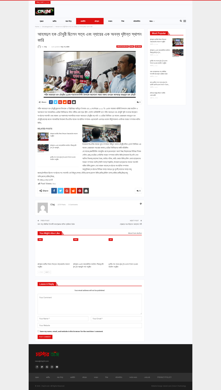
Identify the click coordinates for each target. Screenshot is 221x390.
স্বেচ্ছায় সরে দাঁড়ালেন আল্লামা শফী (131, 224)
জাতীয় (54, 21)
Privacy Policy (164, 377)
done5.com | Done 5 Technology (174, 386)
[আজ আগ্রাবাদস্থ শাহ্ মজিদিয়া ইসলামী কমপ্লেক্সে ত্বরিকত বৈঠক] (177, 74)
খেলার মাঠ (147, 377)
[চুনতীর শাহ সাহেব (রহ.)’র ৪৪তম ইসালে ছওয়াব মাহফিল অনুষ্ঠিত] (43, 160)
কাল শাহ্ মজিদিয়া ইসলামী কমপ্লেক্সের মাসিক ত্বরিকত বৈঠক (56, 224)
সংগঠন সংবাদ (133, 377)
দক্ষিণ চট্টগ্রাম (138, 46)
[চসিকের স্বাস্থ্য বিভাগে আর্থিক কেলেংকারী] (177, 96)
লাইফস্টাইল (136, 21)
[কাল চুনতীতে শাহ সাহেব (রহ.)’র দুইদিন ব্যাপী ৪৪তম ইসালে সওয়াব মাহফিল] (177, 85)
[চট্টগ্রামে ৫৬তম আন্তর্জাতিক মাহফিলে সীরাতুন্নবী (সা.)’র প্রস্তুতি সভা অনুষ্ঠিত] (43, 148)
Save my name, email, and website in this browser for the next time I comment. (71, 331)
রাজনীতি (83, 21)
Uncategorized (122, 46)
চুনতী (111, 239)
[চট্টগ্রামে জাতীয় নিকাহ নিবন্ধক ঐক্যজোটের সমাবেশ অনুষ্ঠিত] (43, 137)
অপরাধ (110, 21)
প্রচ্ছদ (41, 21)
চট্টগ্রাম (97, 21)
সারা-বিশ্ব (68, 21)
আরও (151, 21)
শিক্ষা (122, 21)
